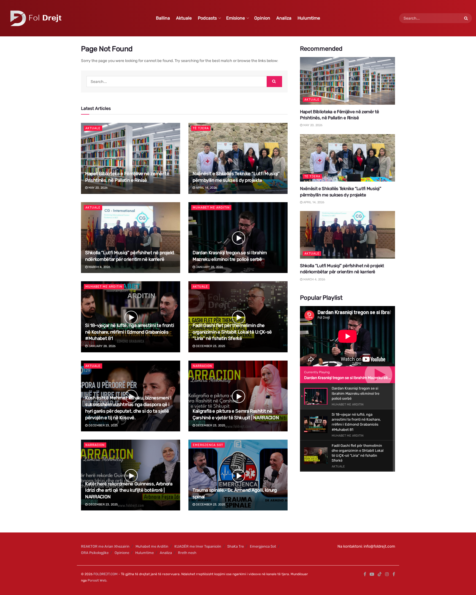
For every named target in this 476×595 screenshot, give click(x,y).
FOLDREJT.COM (105, 574)
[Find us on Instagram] (387, 574)
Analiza (283, 18)
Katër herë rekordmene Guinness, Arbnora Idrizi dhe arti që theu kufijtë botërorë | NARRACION (128, 490)
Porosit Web (97, 580)
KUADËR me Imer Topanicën (197, 546)
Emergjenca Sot (208, 445)
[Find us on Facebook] (365, 574)
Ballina (163, 18)
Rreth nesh (187, 553)
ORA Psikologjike (95, 553)
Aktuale (184, 18)
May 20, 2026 (98, 188)
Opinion (262, 18)
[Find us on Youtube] (372, 574)
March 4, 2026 (99, 267)
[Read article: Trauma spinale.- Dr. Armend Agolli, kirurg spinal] (238, 475)
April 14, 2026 (206, 188)
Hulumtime (309, 18)
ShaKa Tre (235, 546)
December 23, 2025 (210, 346)
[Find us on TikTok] (380, 574)
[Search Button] (466, 18)
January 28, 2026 (209, 267)
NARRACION (202, 366)
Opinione (122, 553)
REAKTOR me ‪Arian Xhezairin (105, 546)
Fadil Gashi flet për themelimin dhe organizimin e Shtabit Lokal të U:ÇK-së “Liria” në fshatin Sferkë (232, 332)
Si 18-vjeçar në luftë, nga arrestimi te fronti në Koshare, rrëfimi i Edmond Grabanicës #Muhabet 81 (129, 332)
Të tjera (201, 128)
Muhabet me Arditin (211, 207)
